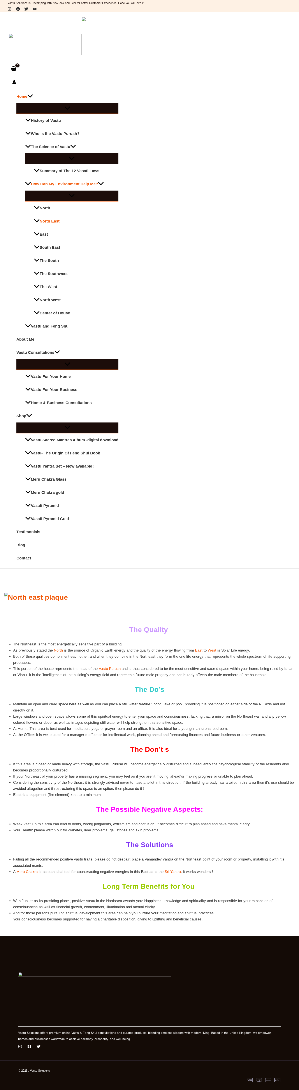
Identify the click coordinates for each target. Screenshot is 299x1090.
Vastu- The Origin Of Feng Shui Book (65, 453)
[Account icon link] (14, 83)
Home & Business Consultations (61, 403)
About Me (25, 339)
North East (50, 221)
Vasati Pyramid (45, 505)
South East (50, 247)
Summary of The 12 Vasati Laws (69, 171)
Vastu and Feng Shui (50, 326)
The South (49, 260)
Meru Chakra (27, 872)
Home (21, 96)
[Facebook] (18, 10)
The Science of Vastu (50, 147)
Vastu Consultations (35, 352)
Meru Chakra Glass (49, 479)
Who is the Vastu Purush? (55, 133)
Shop (21, 416)
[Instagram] (10, 10)
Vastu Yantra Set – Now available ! (63, 466)
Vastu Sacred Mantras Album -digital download (74, 440)
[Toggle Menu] (67, 108)
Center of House (55, 313)
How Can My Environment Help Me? (64, 184)
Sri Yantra (173, 872)
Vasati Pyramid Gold (50, 519)
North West (50, 300)
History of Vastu (46, 120)
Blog (20, 545)
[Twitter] (26, 10)
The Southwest (54, 274)
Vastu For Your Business (54, 389)
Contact (23, 558)
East (44, 234)
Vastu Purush (110, 669)
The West (48, 287)
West (212, 650)
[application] (30, 96)
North (45, 208)
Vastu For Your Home (51, 376)
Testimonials (28, 532)
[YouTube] (35, 10)
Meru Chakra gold (47, 492)
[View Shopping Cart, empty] (13, 68)
